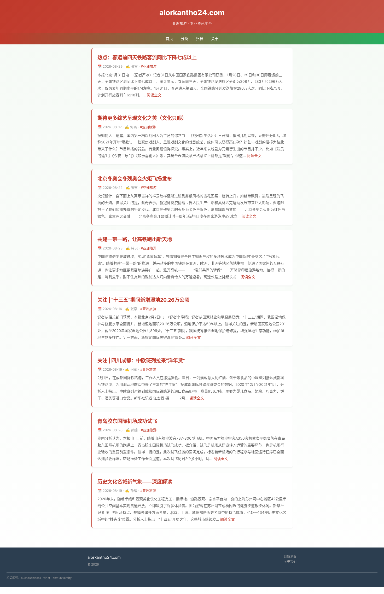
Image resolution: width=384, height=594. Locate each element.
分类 (184, 38)
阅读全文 (154, 95)
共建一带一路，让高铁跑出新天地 (134, 239)
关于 (214, 38)
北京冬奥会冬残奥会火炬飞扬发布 (134, 179)
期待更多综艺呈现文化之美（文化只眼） (142, 118)
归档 (199, 38)
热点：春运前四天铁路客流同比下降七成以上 (147, 58)
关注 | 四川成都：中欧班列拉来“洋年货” (141, 361)
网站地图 (290, 556)
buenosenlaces (31, 578)
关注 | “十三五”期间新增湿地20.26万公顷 (143, 300)
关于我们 (290, 562)
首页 (169, 38)
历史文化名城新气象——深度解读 (134, 482)
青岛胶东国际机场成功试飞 (127, 421)
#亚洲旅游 (148, 66)
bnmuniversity (62, 578)
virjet (46, 578)
